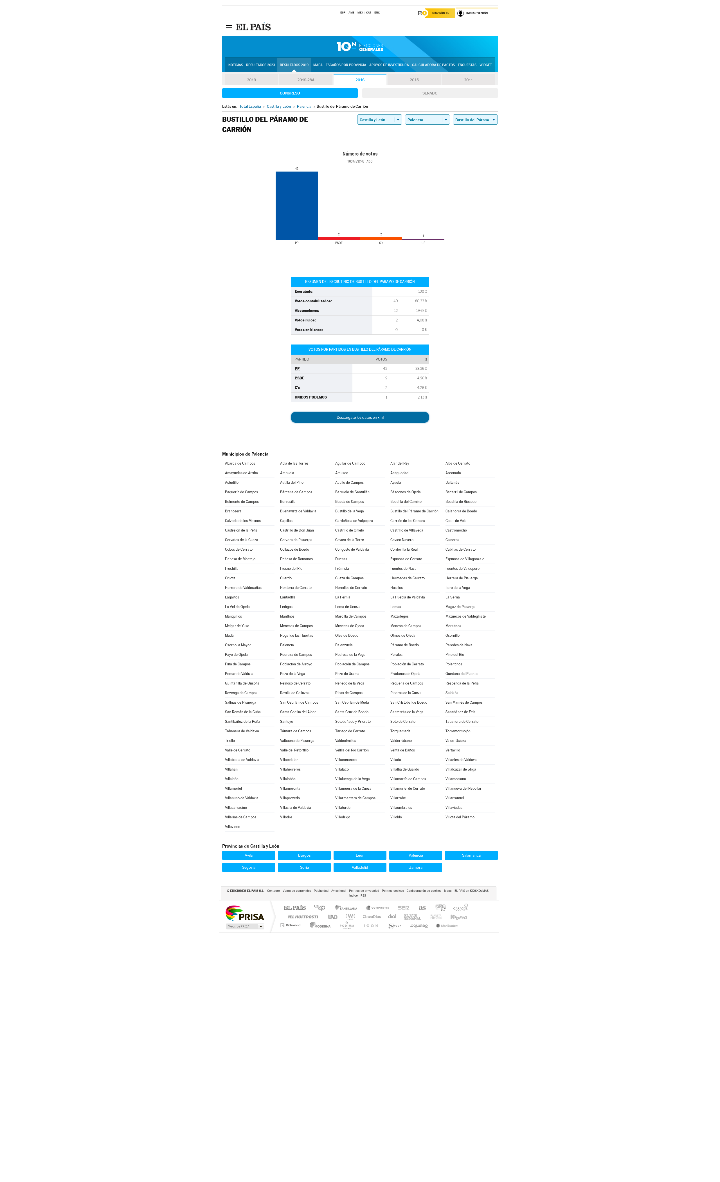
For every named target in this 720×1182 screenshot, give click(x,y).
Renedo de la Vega (349, 683)
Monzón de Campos (405, 626)
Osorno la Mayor (238, 645)
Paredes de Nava (459, 645)
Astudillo (231, 482)
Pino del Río (455, 654)
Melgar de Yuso (237, 626)
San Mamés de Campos (464, 702)
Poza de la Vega (292, 674)
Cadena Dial (392, 916)
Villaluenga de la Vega (352, 779)
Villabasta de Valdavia (242, 760)
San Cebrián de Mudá (352, 702)
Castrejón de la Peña (241, 530)
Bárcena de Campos (296, 492)
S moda (394, 925)
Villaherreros (290, 769)
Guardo (286, 578)
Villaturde (342, 807)
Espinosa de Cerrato (406, 559)
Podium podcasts (346, 925)
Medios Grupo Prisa (244, 926)
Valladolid (360, 867)
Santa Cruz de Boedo (351, 712)
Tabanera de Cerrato (462, 721)
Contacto (273, 891)
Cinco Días (371, 916)
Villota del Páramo (460, 817)
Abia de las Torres (294, 463)
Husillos (396, 588)
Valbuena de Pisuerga (297, 741)
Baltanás (452, 482)
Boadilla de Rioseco (461, 501)
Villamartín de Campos (408, 779)
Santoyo (286, 721)
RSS (363, 895)
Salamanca (471, 855)
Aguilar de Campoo (350, 463)
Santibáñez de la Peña (242, 721)
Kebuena (453, 916)
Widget (486, 65)
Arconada (453, 473)
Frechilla (231, 568)
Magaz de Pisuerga (461, 607)
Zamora (415, 867)
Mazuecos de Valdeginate (466, 616)
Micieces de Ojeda (349, 626)
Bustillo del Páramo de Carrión (414, 511)
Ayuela (395, 482)
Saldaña (452, 693)
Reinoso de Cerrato (295, 683)
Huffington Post (302, 916)
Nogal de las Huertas (296, 635)
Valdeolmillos (345, 741)
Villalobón (288, 779)
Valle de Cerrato (237, 750)
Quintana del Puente (462, 674)
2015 (414, 80)
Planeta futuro (434, 916)
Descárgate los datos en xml (360, 417)
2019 (251, 80)
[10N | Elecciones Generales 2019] (360, 46)
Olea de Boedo (346, 635)
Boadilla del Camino (406, 501)
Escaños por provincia (346, 65)
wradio (349, 916)
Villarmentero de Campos (355, 798)
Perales (396, 654)
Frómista (342, 568)
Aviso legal (338, 891)
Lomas (395, 607)
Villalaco (342, 769)
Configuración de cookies (424, 891)
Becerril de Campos (461, 492)
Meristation (446, 925)
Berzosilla (288, 501)
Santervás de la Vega (407, 712)
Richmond (291, 925)
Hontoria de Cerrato (296, 588)
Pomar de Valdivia (239, 674)
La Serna (453, 597)
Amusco (341, 473)
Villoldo (396, 817)
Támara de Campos (295, 731)
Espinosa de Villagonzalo (465, 559)
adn (438, 908)
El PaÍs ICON (370, 925)
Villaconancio (346, 760)
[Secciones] (229, 27)
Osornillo (453, 635)
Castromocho (456, 530)
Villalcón (231, 779)
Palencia (287, 645)
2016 (360, 80)
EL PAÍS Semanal (413, 916)
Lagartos (232, 597)
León (360, 855)
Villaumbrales (401, 807)
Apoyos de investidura (389, 65)
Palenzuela (344, 645)
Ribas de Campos (349, 693)
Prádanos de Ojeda (405, 674)
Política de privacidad (364, 891)
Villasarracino (236, 807)
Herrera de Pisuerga (462, 578)
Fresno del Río (291, 568)
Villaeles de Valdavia (462, 760)
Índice (353, 895)
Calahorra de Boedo (461, 511)
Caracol (459, 908)
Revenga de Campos (241, 693)
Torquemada (400, 731)
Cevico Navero (401, 540)
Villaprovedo (290, 798)
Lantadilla (288, 597)
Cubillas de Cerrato (461, 549)
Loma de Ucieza (348, 607)
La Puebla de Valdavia (407, 597)
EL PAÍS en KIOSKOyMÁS (471, 891)
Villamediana (456, 779)
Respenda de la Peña (462, 683)
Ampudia (287, 473)
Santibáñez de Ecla (461, 712)
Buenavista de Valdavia (298, 511)
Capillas (286, 521)
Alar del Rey (399, 463)
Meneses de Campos (296, 626)
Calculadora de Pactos (433, 65)
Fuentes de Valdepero (463, 568)
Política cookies (393, 891)
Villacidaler (289, 760)
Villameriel (233, 788)
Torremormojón (458, 731)
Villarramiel (455, 798)
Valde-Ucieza (456, 741)
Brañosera (233, 511)
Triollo (230, 741)
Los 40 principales (321, 908)
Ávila (249, 855)
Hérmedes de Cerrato (407, 578)
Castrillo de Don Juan (297, 530)
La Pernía (342, 597)
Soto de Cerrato (402, 721)
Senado (430, 93)
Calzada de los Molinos (243, 521)
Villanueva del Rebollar (464, 788)
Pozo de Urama (347, 674)
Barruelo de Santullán (352, 492)
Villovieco (232, 827)
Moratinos (453, 626)
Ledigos (286, 607)
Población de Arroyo (296, 664)
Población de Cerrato (407, 664)
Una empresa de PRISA (244, 913)
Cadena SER (401, 908)
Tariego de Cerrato (350, 731)
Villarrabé (398, 798)
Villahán (231, 769)
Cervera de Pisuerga (296, 540)
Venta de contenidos (297, 891)
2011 (468, 80)
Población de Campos (352, 664)
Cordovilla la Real (404, 549)
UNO (333, 916)
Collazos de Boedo (294, 549)
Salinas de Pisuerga (240, 702)
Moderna (319, 925)
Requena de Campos (406, 683)
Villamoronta (290, 788)
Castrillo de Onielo (349, 530)
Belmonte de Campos (242, 501)
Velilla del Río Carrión (352, 750)
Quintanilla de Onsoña (242, 683)
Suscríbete (440, 13)
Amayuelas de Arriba (241, 473)
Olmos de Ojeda (402, 635)
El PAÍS (294, 908)
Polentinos (454, 664)
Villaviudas (454, 807)
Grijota (230, 578)
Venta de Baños (402, 750)
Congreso (290, 93)
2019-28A (305, 80)
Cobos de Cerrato (239, 549)
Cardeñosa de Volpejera (354, 521)
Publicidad (321, 891)
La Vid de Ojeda (237, 607)
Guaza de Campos (349, 578)
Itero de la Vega (458, 588)
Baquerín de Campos (241, 492)
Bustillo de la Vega (349, 511)
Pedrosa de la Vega (350, 654)
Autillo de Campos (349, 482)
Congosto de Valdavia (352, 549)
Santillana (348, 908)
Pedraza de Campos (296, 654)
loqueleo (419, 925)
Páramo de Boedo (404, 645)
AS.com (420, 908)
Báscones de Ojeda (405, 492)
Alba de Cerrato (458, 463)
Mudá (229, 635)
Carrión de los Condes (407, 521)
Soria (304, 867)
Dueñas (341, 559)
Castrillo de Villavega (406, 530)
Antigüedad (399, 473)
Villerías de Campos (240, 817)
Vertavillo (453, 750)
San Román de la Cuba (243, 712)
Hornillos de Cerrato (351, 588)
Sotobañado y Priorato (353, 721)
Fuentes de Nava (403, 568)
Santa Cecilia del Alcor (298, 712)
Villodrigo (342, 817)
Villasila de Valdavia (295, 807)
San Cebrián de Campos (299, 702)
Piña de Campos (238, 664)
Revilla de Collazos (294, 693)
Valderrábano (401, 741)
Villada (395, 760)
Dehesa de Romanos (296, 559)
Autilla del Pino (291, 482)
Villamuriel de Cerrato (407, 788)
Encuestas (467, 65)
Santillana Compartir (378, 908)
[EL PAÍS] (254, 27)
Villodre (286, 817)
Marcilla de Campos (350, 616)
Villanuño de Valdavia (241, 798)
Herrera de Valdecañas (243, 588)
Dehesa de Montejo (240, 559)
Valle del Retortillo (294, 750)
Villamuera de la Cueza (353, 788)
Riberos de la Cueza (406, 693)
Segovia (248, 867)
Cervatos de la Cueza (241, 540)
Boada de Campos (349, 501)
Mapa (318, 65)
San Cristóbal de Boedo (408, 702)
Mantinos (287, 616)
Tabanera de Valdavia (242, 731)
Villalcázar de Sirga (461, 769)
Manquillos (233, 616)
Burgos (304, 855)
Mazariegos (399, 616)
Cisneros (452, 540)
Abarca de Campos (240, 463)
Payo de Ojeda (236, 654)
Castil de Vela (456, 521)
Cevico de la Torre (349, 540)
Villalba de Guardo (404, 769)
